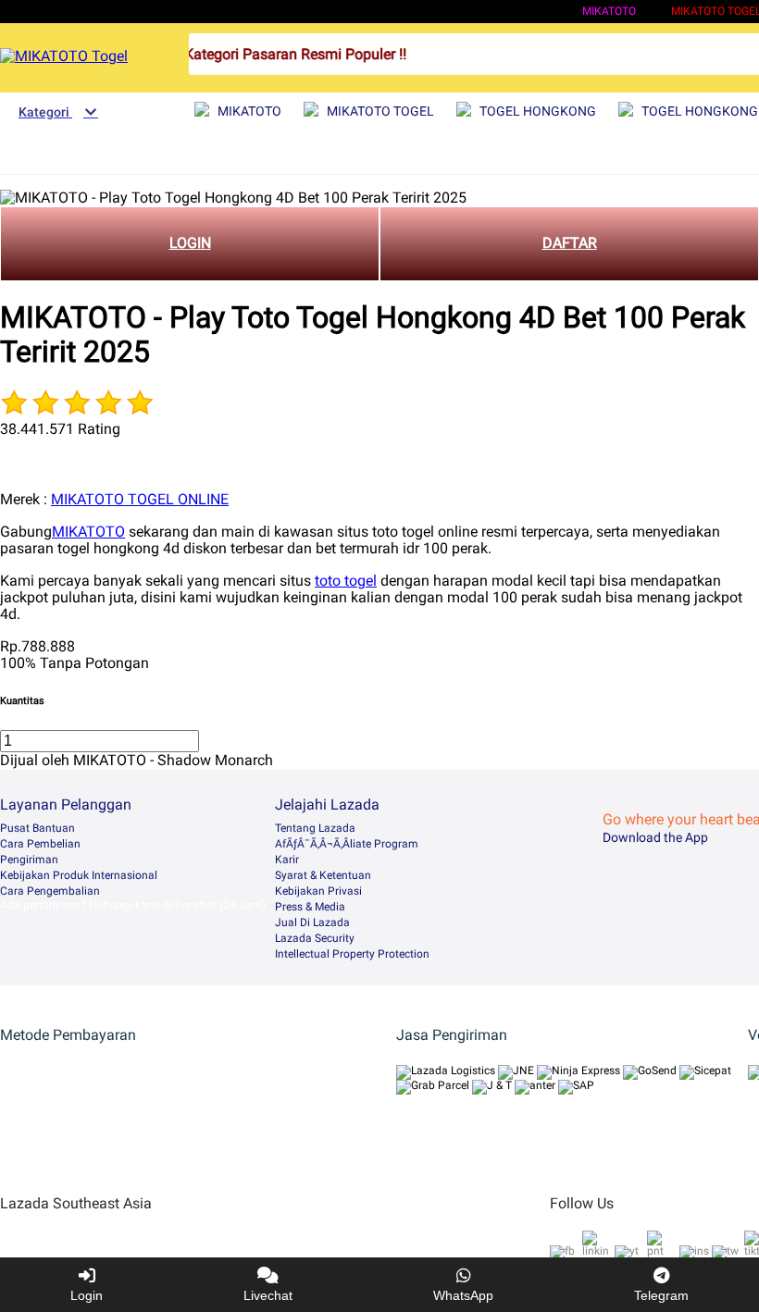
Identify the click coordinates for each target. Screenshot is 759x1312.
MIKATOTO (609, 11)
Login (86, 1295)
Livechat (267, 1295)
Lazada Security (315, 938)
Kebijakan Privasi (318, 891)
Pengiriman (29, 859)
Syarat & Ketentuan (323, 875)
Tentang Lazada (315, 828)
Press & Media (310, 906)
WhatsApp (463, 1295)
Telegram (661, 1295)
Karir (287, 859)
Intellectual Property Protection (352, 953)
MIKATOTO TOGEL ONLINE (140, 499)
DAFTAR (569, 243)
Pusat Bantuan (37, 828)
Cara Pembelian (40, 843)
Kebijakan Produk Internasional (78, 875)
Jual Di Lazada (312, 922)
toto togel (346, 580)
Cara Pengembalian (50, 891)
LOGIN (190, 243)
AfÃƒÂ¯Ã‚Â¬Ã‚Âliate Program (346, 843)
